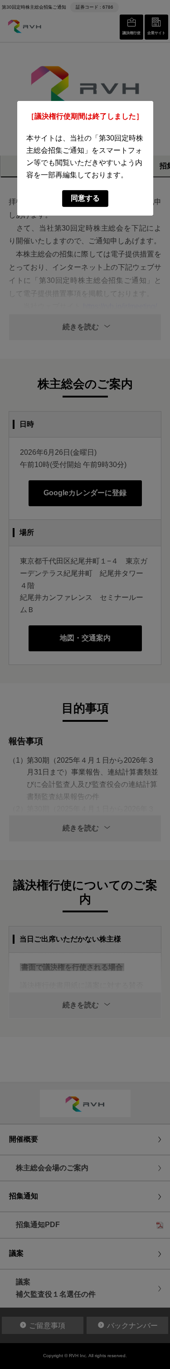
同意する (85, 198)
